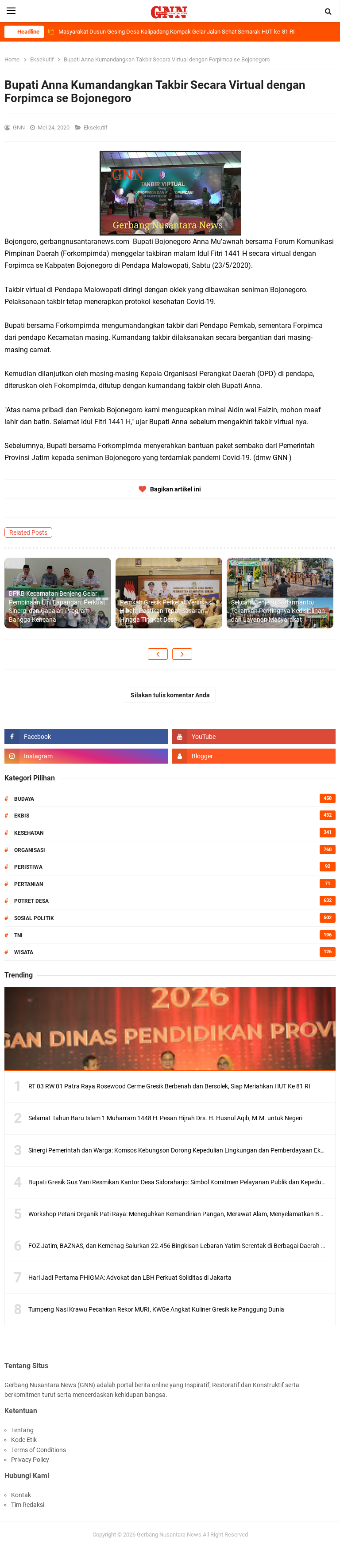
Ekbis (21, 816)
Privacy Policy (30, 1459)
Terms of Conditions (38, 1449)
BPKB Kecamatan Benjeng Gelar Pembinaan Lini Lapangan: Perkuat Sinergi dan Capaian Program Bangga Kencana (57, 606)
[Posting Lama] (182, 654)
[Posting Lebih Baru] (158, 654)
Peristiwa (28, 867)
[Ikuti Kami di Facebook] (86, 736)
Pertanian (28, 884)
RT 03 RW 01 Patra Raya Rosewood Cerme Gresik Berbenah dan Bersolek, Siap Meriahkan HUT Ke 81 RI (169, 1086)
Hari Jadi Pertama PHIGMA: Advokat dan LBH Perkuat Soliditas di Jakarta (130, 1277)
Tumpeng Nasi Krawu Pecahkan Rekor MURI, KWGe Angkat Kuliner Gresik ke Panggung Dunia (156, 1309)
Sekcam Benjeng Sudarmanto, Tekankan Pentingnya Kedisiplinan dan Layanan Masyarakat (278, 611)
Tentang (22, 1430)
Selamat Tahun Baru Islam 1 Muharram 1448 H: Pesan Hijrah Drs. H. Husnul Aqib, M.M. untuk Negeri (165, 1118)
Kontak (21, 1495)
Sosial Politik (34, 918)
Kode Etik (24, 1439)
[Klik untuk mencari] (328, 11)
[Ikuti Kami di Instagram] (86, 756)
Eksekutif (96, 127)
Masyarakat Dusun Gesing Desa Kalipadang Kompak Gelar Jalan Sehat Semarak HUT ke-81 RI (176, 31)
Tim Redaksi (27, 1504)
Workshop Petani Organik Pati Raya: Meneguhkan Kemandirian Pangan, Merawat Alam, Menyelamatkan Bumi (178, 1213)
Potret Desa (31, 901)
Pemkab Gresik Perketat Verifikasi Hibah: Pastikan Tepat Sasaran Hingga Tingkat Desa (166, 611)
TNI (18, 935)
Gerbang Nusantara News (170, 1534)
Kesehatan (28, 833)
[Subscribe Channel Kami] (254, 736)
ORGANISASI (29, 850)
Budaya (24, 799)
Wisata (23, 952)
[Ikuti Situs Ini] (254, 756)
